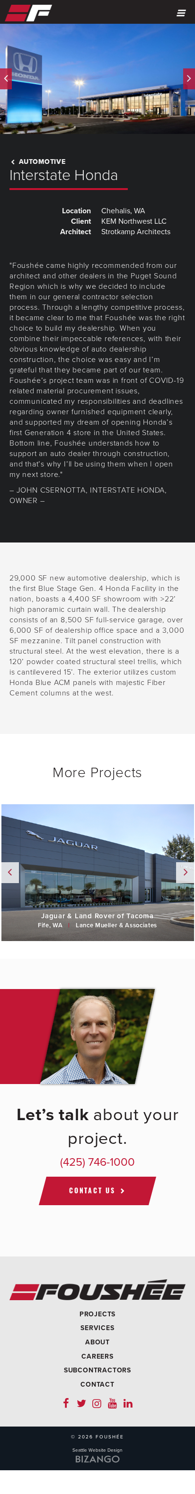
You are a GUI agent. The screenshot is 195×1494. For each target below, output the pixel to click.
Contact (97, 1384)
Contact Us (92, 1191)
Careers (97, 1356)
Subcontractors (97, 1370)
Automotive (41, 162)
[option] (97, 79)
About (97, 1342)
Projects (97, 1314)
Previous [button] (6, 78)
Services (97, 1328)
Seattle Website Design (97, 1450)
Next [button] (189, 78)
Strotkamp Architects (135, 232)
